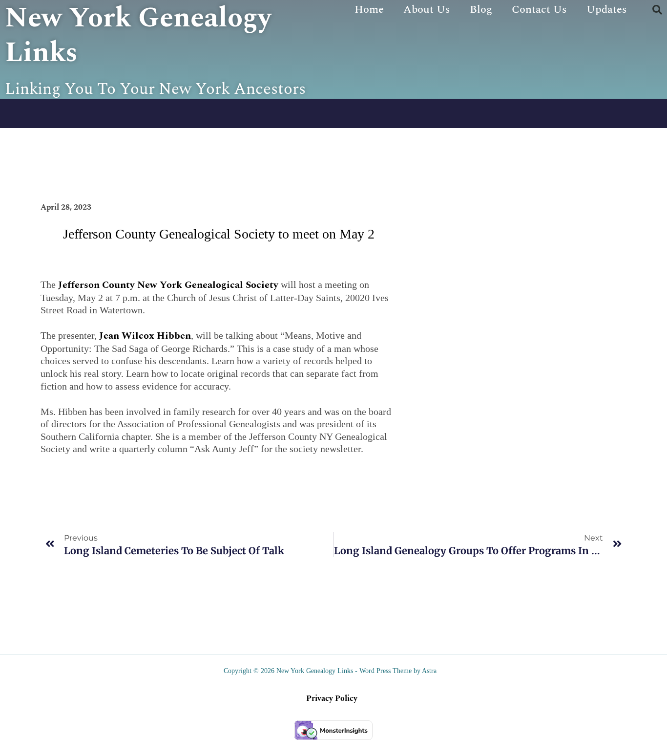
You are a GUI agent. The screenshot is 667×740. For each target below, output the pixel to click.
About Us (426, 9)
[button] (657, 10)
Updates (606, 9)
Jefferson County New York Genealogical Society (168, 285)
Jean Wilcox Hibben (145, 335)
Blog (481, 9)
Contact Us (539, 9)
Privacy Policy (331, 698)
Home (369, 9)
